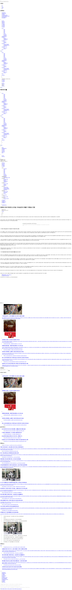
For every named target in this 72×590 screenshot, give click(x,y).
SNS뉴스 (5, 41)
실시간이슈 (5, 47)
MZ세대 (5, 38)
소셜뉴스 (3, 40)
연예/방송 (5, 35)
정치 (4, 97)
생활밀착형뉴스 (4, 36)
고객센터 (3, 202)
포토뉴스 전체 (6, 196)
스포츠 (5, 33)
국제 (4, 172)
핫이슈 (5, 48)
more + (1, 545)
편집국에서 (5, 70)
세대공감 (3, 37)
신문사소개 (3, 12)
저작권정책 (3, 17)
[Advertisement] (36, 284)
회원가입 (3, 21)
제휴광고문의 (4, 13)
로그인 (3, 20)
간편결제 (3, 25)
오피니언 (3, 43)
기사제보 (3, 24)
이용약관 (3, 14)
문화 (4, 55)
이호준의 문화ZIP (6, 44)
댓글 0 (3, 211)
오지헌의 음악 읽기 (6, 45)
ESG (2, 49)
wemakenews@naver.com (5, 275)
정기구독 (3, 163)
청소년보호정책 (4, 578)
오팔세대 (5, 104)
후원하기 (3, 22)
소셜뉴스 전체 (6, 183)
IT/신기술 (5, 34)
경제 (4, 29)
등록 (9, 370)
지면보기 (3, 81)
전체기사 (3, 23)
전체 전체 (5, 168)
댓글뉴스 (5, 42)
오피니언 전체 (6, 187)
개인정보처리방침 (4, 15)
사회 (4, 30)
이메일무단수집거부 (5, 579)
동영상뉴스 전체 (6, 198)
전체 (2, 28)
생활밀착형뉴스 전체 (7, 177)
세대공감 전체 (6, 179)
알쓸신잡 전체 (6, 191)
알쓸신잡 (3, 111)
